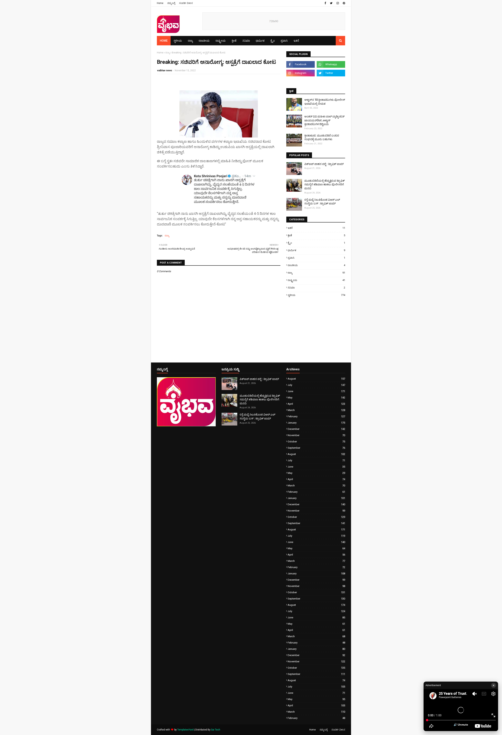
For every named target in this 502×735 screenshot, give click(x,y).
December (316, 428)
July (316, 385)
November (316, 435)
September (316, 447)
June (316, 391)
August (316, 378)
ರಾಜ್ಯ (167, 52)
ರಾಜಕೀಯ (316, 265)
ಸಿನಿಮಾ (316, 287)
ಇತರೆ (316, 227)
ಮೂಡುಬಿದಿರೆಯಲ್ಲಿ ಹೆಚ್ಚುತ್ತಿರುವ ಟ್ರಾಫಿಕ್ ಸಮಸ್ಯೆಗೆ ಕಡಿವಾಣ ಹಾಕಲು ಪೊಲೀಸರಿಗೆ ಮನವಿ (324, 184)
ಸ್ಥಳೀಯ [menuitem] (178, 40)
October (316, 441)
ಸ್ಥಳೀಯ (316, 295)
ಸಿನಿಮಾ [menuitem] (246, 40)
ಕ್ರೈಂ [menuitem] (272, 40)
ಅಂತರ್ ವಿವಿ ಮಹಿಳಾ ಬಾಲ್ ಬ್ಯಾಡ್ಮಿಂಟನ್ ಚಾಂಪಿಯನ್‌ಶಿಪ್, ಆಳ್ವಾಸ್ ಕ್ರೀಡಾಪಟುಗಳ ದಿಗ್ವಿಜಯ (324, 120)
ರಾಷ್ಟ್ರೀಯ (316, 280)
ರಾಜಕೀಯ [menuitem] (204, 40)
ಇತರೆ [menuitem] (296, 40)
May (316, 397)
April (316, 403)
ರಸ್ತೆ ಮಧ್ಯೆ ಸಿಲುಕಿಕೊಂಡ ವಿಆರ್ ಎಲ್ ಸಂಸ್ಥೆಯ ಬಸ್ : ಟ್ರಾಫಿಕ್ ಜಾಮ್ (322, 201)
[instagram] (338, 3)
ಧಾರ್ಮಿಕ (316, 250)
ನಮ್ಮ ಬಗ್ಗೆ (171, 3)
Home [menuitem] (164, 40)
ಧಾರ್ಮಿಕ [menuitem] (260, 40)
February (316, 416)
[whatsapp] (331, 64)
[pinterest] (343, 3)
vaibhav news (164, 70)
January (316, 422)
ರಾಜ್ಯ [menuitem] (190, 40)
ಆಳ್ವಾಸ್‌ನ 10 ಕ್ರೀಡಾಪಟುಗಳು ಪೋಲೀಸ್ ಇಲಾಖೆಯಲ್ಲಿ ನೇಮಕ (324, 101)
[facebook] (325, 3)
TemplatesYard (185, 729)
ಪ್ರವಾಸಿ (316, 257)
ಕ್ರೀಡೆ (316, 235)
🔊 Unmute (461, 724)
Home (160, 3)
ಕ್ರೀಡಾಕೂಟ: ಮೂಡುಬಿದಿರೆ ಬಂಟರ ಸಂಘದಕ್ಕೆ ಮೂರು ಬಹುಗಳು (321, 137)
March (316, 410)
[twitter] (331, 3)
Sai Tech (215, 729)
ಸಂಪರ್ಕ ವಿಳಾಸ (186, 3)
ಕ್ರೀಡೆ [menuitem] (234, 40)
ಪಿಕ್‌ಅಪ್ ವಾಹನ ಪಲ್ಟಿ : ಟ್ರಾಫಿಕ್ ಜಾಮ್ (324, 164)
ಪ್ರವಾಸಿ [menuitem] (284, 40)
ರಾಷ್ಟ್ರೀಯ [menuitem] (221, 40)
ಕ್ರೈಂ (316, 242)
